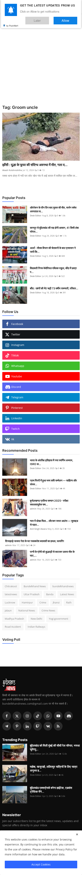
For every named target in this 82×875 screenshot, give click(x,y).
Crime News (48, 610)
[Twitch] (37, 726)
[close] (77, 834)
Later (49, 19)
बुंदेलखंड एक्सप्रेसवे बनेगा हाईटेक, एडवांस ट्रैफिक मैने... (51, 789)
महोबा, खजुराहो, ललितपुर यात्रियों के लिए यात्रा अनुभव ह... (53, 768)
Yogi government (58, 618)
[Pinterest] (17, 726)
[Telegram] (6, 726)
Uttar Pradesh (31, 594)
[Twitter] (17, 715)
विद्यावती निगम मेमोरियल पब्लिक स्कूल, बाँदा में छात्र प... (53, 269)
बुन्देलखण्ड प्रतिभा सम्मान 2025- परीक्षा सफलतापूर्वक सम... (49, 502)
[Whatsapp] (47, 715)
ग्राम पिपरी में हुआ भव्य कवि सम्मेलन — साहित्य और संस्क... (53, 482)
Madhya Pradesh (14, 618)
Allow (69, 19)
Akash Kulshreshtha (12, 170)
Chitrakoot (11, 586)
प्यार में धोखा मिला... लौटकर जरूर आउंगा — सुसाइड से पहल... (54, 522)
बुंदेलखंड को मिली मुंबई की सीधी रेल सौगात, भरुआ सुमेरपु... (55, 747)
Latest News (67, 594)
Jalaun (8, 610)
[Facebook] (6, 715)
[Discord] (68, 715)
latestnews (11, 594)
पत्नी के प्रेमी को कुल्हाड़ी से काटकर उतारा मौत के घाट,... (52, 553)
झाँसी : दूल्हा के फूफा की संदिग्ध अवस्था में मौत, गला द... (35, 165)
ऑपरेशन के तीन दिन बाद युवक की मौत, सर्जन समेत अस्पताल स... (53, 209)
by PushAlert (12, 22)
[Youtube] (58, 715)
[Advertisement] (41, 62)
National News (26, 610)
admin (33, 508)
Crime (42, 602)
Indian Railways (36, 626)
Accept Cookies (41, 864)
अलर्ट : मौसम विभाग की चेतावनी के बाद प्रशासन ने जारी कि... (53, 249)
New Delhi (36, 618)
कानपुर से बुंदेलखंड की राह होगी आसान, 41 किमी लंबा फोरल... (54, 229)
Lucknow (10, 602)
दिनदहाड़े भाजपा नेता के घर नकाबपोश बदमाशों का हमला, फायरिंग (34, 541)
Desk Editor (35, 215)
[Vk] (47, 726)
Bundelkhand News (35, 586)
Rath (69, 602)
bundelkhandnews (63, 586)
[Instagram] (27, 715)
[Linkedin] (27, 726)
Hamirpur (27, 602)
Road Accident (13, 626)
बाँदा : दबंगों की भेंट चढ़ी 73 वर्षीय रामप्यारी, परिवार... (54, 288)
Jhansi (56, 602)
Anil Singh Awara (38, 528)
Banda (49, 594)
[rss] (58, 726)
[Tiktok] (37, 715)
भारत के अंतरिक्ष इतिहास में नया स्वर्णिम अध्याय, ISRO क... (51, 462)
